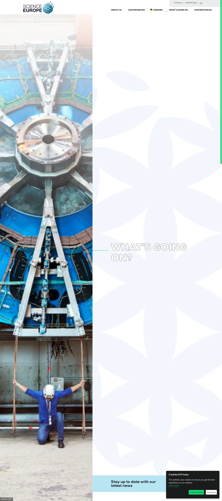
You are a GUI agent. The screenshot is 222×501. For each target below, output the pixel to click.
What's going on (178, 10)
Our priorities (136, 10)
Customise (211, 492)
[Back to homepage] (38, 7)
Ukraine (158, 10)
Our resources (203, 10)
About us (116, 10)
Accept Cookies (196, 492)
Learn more (174, 485)
